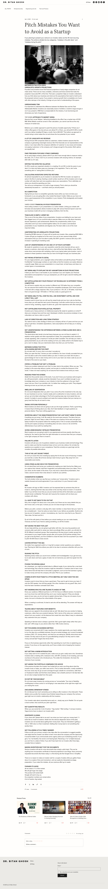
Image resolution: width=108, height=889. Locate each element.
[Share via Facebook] (25, 784)
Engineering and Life (31, 8)
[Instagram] (96, 2)
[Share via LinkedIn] (33, 784)
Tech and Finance (43, 8)
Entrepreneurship (18, 8)
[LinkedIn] (94, 2)
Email (59, 865)
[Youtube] (99, 2)
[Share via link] (37, 784)
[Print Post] (41, 784)
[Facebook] (101, 2)
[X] (104, 2)
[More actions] (82, 19)
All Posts (32, 864)
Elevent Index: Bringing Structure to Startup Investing (53, 817)
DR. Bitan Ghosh (13, 2)
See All (89, 798)
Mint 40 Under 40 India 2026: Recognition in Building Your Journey (78, 817)
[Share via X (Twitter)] (29, 784)
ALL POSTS (8, 8)
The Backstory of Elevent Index (27, 816)
